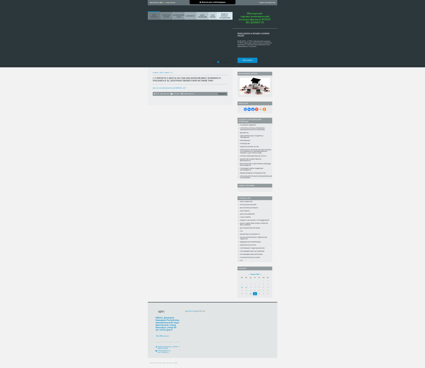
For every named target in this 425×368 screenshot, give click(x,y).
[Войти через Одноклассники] (264, 109)
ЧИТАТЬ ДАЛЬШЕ (247, 60)
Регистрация (268, 2)
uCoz (175, 363)
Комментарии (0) (188, 94)
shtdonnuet (165, 94)
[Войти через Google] (260, 109)
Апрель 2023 (254, 274)
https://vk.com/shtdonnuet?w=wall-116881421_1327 (169, 88)
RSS (164, 2)
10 (242, 287)
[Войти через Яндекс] (256, 109)
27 (255, 293)
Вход (274, 2)
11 (246, 287)
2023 (161, 72)
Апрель (167, 72)
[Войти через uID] (245, 109)
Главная (261, 2)
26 (250, 293)
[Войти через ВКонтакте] (249, 109)
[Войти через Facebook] (253, 109)
